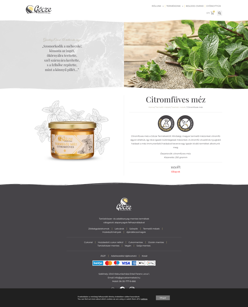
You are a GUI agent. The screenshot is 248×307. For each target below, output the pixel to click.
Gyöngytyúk (213, 6)
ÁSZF (103, 256)
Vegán (128, 245)
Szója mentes (143, 245)
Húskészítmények (111, 232)
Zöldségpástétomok (98, 228)
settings (144, 299)
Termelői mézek (163, 107)
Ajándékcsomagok (136, 232)
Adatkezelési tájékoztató (124, 256)
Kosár (145, 256)
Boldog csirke (195, 6)
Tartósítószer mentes (108, 245)
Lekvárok (119, 228)
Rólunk (156, 6)
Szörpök (133, 228)
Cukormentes (136, 242)
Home (151, 107)
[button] (219, 13)
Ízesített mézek (178, 107)
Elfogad (163, 298)
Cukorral (88, 242)
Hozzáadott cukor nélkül (110, 242)
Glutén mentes (156, 242)
